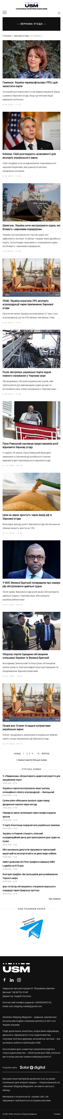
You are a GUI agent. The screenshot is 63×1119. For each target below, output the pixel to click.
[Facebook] (4, 980)
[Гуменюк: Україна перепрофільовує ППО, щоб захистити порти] (31, 59)
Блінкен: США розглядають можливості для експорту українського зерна (29, 155)
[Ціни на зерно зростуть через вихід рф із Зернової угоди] (31, 492)
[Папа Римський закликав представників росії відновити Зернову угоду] (31, 420)
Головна (7, 35)
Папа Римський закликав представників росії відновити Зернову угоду (30, 445)
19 (38, 754)
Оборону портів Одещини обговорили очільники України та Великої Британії (26, 656)
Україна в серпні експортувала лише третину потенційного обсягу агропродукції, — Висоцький (28, 790)
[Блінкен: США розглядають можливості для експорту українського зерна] (31, 131)
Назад (17, 754)
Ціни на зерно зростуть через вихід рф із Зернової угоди (27, 516)
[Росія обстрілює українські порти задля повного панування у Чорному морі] (31, 349)
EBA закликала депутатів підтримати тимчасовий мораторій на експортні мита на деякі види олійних (30, 851)
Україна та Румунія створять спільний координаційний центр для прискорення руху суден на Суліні (31, 837)
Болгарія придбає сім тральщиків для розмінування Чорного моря (30, 876)
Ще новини (54, 898)
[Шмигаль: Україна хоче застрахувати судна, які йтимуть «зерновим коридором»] (31, 202)
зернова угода (21, 35)
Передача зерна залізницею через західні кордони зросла (29, 814)
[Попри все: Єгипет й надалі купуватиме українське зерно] (31, 702)
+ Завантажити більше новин (31, 760)
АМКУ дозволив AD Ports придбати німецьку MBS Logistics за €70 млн (29, 864)
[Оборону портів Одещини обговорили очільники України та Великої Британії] (31, 631)
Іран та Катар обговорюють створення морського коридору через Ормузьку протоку (29, 888)
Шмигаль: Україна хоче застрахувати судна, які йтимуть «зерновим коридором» (31, 227)
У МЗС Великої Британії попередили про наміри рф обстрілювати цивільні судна (31, 584)
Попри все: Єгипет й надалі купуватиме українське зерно (26, 727)
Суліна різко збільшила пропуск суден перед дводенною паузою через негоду (26, 802)
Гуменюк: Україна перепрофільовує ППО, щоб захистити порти (30, 84)
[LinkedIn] (12, 980)
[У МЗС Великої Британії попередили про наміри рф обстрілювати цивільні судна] (31, 559)
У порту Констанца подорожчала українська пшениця (31, 825)
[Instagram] (19, 980)
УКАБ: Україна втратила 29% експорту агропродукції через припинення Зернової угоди (28, 304)
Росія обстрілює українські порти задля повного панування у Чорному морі (27, 374)
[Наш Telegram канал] (31, 928)
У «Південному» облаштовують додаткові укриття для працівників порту (31, 778)
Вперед (45, 754)
